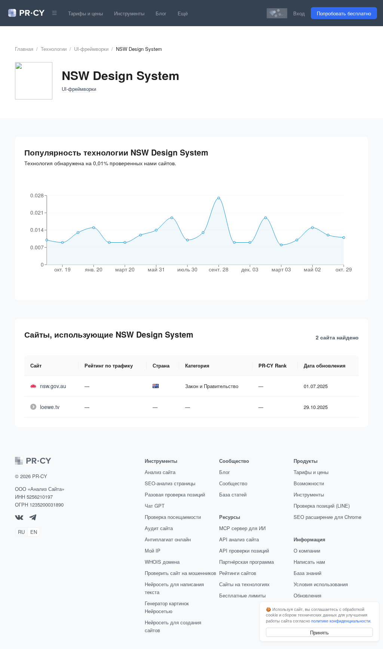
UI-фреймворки (91, 48)
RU (21, 531)
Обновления (307, 595)
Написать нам (309, 561)
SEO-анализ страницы (170, 483)
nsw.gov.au (53, 386)
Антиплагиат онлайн (168, 539)
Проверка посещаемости (173, 516)
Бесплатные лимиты (242, 595)
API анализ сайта (239, 539)
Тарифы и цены (85, 13)
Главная (24, 48)
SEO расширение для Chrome (327, 516)
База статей (232, 494)
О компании (307, 550)
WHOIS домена (162, 561)
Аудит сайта (159, 528)
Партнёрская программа (246, 561)
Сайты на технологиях (244, 584)
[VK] (19, 518)
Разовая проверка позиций (175, 494)
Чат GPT (155, 505)
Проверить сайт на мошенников (180, 572)
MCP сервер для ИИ (242, 528)
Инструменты (129, 13)
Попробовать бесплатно (344, 13)
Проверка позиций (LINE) (322, 505)
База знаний (307, 572)
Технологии (54, 48)
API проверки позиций (244, 550)
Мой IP (152, 550)
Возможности (309, 483)
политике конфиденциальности (340, 621)
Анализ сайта (160, 472)
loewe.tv (49, 406)
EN (33, 531)
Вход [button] (299, 13)
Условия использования (321, 584)
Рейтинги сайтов (237, 572)
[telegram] (32, 518)
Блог (161, 13)
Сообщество (233, 483)
